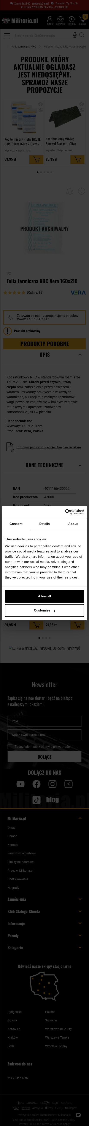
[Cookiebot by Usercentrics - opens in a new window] (65, 512)
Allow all (44, 596)
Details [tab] (44, 524)
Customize (42, 610)
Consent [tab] (16, 524)
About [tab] (73, 524)
